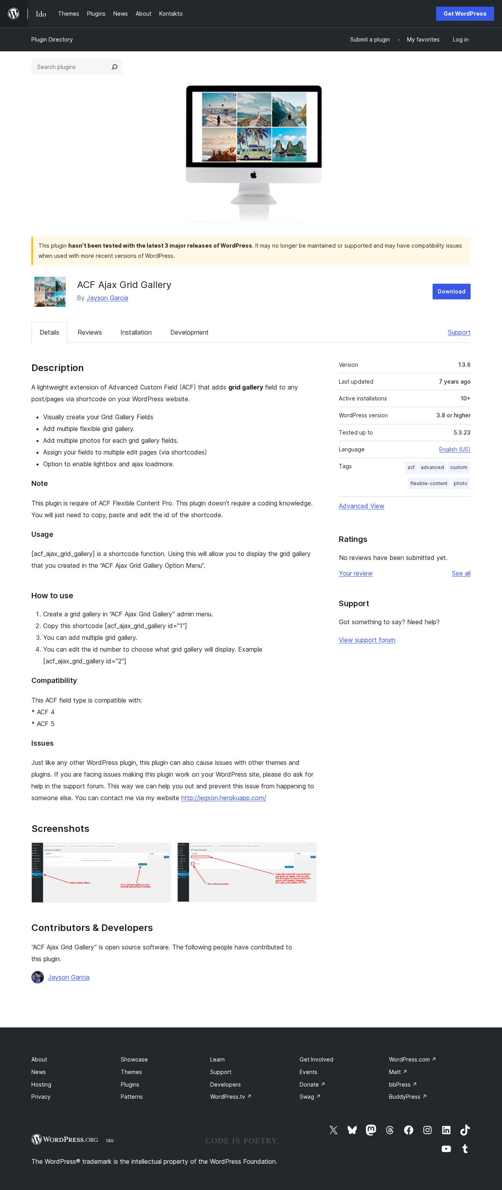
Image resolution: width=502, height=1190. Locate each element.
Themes (131, 1072)
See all (461, 573)
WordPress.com (413, 1059)
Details (49, 332)
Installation (136, 332)
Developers (225, 1084)
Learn (217, 1059)
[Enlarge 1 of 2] (160, 853)
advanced (432, 467)
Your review (356, 573)
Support (459, 332)
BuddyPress (408, 1096)
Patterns (132, 1096)
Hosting (41, 1084)
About (39, 1059)
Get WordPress (465, 13)
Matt (398, 1072)
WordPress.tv (231, 1096)
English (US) (455, 449)
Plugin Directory (52, 39)
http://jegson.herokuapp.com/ (223, 798)
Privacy (41, 1096)
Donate (313, 1084)
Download (452, 291)
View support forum (367, 640)
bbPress (403, 1084)
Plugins (130, 1084)
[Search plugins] (114, 67)
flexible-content (429, 483)
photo (460, 483)
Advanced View (361, 506)
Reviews (90, 332)
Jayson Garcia (107, 298)
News (38, 1072)
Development (189, 332)
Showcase (134, 1059)
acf (411, 467)
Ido (110, 1140)
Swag (310, 1096)
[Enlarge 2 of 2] (306, 853)
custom (458, 467)
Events (308, 1072)
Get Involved (316, 1059)
